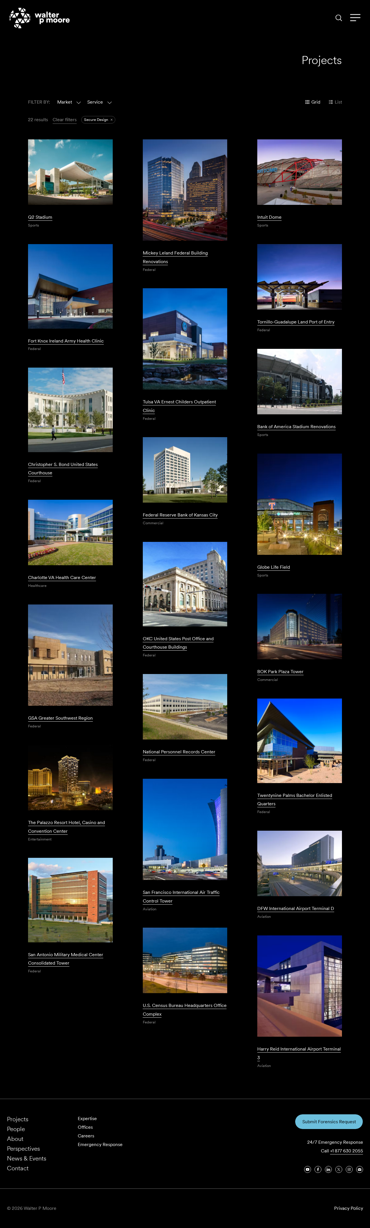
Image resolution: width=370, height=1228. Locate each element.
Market (64, 102)
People (16, 1128)
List (338, 102)
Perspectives (23, 1148)
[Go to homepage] (40, 18)
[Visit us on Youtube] (307, 1169)
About (15, 1138)
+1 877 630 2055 (346, 1151)
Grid (315, 102)
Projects (17, 1119)
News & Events (26, 1158)
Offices (85, 1127)
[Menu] (355, 18)
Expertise (87, 1118)
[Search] (338, 17)
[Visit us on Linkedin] (328, 1169)
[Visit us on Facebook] (317, 1169)
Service (95, 102)
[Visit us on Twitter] (338, 1169)
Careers (86, 1136)
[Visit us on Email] (359, 1169)
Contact (18, 1168)
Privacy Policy (348, 1208)
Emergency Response (100, 1144)
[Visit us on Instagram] (349, 1169)
